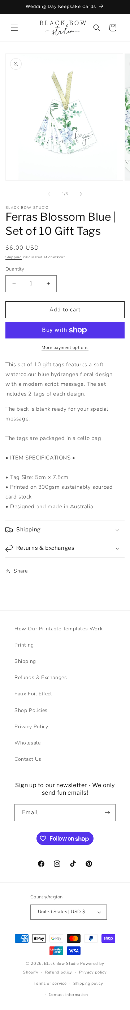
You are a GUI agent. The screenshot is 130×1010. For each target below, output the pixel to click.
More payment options (65, 347)
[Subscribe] (107, 812)
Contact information (68, 994)
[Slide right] (81, 194)
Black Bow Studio (61, 963)
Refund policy (58, 972)
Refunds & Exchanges (40, 677)
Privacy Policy (31, 726)
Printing (24, 645)
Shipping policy (88, 983)
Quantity (14, 269)
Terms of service (50, 983)
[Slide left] (49, 194)
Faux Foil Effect (33, 693)
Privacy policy (93, 972)
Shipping (13, 257)
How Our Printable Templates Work (58, 628)
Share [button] (21, 570)
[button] (14, 28)
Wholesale (27, 742)
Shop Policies (31, 710)
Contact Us (28, 759)
